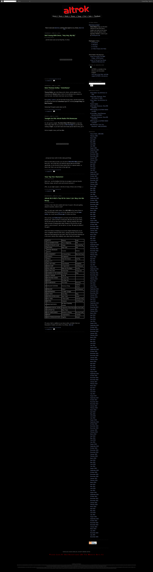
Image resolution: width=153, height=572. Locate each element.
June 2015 (93, 343)
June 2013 (93, 301)
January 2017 (93, 381)
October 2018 (93, 424)
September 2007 (94, 174)
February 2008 (94, 184)
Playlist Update (94, 104)
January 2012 (93, 277)
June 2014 (93, 319)
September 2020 (94, 470)
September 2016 (94, 373)
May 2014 (92, 317)
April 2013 (92, 299)
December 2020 (94, 476)
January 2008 (93, 182)
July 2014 (92, 321)
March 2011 (93, 256)
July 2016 (92, 369)
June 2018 (93, 416)
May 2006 (92, 142)
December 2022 (94, 524)
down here (57, 27)
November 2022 (94, 522)
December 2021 (94, 500)
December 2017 (94, 404)
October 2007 (93, 176)
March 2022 (93, 506)
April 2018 (92, 412)
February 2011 (93, 254)
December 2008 (94, 204)
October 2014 (93, 327)
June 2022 (93, 512)
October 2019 (93, 448)
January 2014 (93, 309)
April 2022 (92, 508)
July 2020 (92, 466)
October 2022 (93, 520)
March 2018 (93, 410)
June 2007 (93, 168)
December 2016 (94, 379)
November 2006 (94, 154)
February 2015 (94, 335)
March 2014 (93, 313)
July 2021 (92, 490)
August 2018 (93, 420)
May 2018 (92, 414)
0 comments (48, 80)
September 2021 (94, 494)
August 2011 (93, 267)
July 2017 (92, 393)
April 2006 (92, 140)
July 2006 (92, 146)
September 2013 (94, 303)
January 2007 (93, 158)
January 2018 (93, 406)
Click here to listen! (94, 25)
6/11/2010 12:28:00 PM (55, 189)
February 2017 (94, 383)
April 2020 (92, 460)
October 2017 (93, 399)
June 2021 (93, 488)
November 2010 (94, 248)
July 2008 (92, 194)
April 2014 (92, 315)
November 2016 (94, 377)
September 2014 (94, 325)
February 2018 (94, 408)
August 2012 (93, 287)
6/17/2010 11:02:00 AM (55, 109)
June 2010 (93, 240)
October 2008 (93, 200)
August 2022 (93, 516)
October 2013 (93, 305)
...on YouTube (93, 46)
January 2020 (93, 454)
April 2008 (92, 188)
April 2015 (92, 339)
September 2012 (94, 289)
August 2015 (93, 347)
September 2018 (94, 422)
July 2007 (92, 170)
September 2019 (94, 446)
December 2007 (94, 180)
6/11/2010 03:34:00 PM (55, 169)
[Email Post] (53, 80)
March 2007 (93, 162)
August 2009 (93, 220)
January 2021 (93, 478)
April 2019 (92, 436)
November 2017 (94, 401)
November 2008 (94, 202)
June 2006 (93, 144)
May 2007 (92, 166)
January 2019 (93, 430)
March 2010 (93, 234)
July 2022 (92, 514)
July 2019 (92, 442)
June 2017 (93, 391)
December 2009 (94, 228)
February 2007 (94, 160)
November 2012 (94, 291)
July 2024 (92, 530)
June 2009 (93, 216)
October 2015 (93, 351)
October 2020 (93, 472)
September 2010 (94, 244)
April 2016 (92, 363)
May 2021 (92, 486)
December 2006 (94, 156)
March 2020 (93, 458)
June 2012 (93, 285)
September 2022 (94, 518)
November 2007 (94, 178)
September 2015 (94, 349)
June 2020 (93, 464)
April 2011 (92, 258)
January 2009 (93, 206)
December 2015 (94, 355)
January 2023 (93, 526)
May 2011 (92, 261)
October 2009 (93, 224)
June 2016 (93, 367)
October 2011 (93, 271)
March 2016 (93, 361)
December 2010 (94, 250)
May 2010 (92, 238)
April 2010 (92, 236)
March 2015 (93, 337)
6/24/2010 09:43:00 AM (55, 78)
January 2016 (93, 357)
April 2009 (92, 212)
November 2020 (94, 474)
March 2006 (93, 138)
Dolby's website (52, 99)
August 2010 (93, 242)
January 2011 (93, 252)
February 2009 (94, 208)
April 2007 (92, 164)
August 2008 (93, 196)
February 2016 (94, 359)
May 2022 (92, 510)
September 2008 (94, 198)
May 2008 (92, 190)
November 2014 (94, 329)
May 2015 (92, 341)
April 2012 (92, 283)
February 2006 (94, 136)
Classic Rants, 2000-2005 (96, 134)
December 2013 (94, 307)
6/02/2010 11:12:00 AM (55, 327)
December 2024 (94, 532)
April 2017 (92, 387)
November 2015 (94, 353)
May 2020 (92, 462)
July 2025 (92, 535)
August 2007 (93, 172)
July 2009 (92, 218)
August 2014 (93, 323)
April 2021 (92, 484)
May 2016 (92, 365)
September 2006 (94, 150)
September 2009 (94, 222)
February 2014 (94, 311)
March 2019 (93, 434)
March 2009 (93, 210)
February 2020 (94, 456)
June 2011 (92, 262)
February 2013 (94, 297)
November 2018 (94, 426)
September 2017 (94, 398)
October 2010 (93, 246)
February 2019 (94, 432)
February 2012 (94, 279)
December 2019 (94, 452)
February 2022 (94, 504)
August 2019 (93, 444)
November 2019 (94, 450)
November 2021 (94, 498)
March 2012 (93, 281)
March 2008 (93, 186)
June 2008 (93, 192)
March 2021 (93, 482)
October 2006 (93, 152)
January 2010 (93, 230)
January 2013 (93, 295)
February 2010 (94, 232)
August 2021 (93, 492)
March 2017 (93, 385)
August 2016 (93, 371)
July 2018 (92, 418)
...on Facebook (94, 42)
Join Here (103, 48)
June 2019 (93, 440)
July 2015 (92, 345)
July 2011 (92, 264)
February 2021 (94, 480)
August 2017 (93, 395)
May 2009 (92, 214)
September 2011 (94, 269)
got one (60, 212)
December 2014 (94, 331)
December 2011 (94, 275)
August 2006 (93, 148)
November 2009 (94, 226)
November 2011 (94, 273)
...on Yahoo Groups (95, 48)
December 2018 (94, 428)
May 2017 (92, 389)
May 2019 (92, 438)
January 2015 (93, 333)
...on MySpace (94, 44)
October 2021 (93, 496)
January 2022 (93, 502)
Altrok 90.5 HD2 (72, 161)
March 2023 (93, 528)
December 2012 (94, 293)
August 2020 (93, 468)
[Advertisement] (64, 23)
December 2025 (94, 536)
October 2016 (93, 375)
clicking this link (96, 35)
